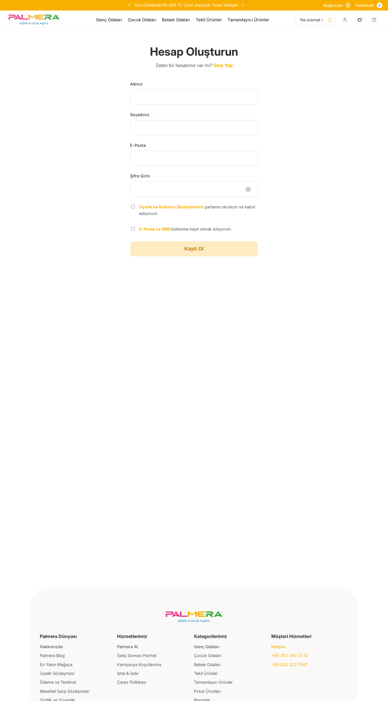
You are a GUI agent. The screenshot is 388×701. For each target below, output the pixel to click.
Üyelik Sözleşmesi (57, 673)
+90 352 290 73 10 (289, 655)
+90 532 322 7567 (289, 664)
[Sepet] (374, 20)
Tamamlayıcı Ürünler (248, 19)
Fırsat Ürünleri (207, 691)
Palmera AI (127, 646)
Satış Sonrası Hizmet (137, 655)
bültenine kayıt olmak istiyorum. (185, 229)
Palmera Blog (52, 655)
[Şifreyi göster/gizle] (248, 189)
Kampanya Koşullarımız (139, 664)
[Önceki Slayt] (129, 5)
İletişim (278, 646)
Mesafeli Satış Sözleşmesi (64, 691)
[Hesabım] (345, 20)
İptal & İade (127, 673)
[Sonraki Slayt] (242, 5)
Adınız (136, 83)
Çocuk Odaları (142, 19)
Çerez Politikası (131, 682)
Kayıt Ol (194, 249)
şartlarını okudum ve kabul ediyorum (197, 210)
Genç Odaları (109, 19)
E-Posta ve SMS (155, 229)
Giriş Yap (223, 65)
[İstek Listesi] (359, 20)
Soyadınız (139, 114)
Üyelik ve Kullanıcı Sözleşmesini (171, 206)
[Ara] (330, 20)
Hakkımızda (51, 646)
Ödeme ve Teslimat (58, 682)
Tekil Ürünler (209, 19)
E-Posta (138, 145)
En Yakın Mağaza (56, 664)
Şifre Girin (140, 175)
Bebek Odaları (176, 19)
